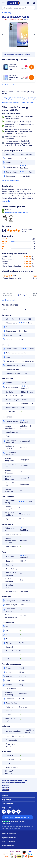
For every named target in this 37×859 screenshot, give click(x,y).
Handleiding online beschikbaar (16, 212)
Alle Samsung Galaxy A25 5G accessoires (17, 102)
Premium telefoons (9, 834)
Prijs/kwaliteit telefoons (10, 838)
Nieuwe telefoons (8, 842)
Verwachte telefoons (9, 846)
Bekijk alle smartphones (11, 85)
